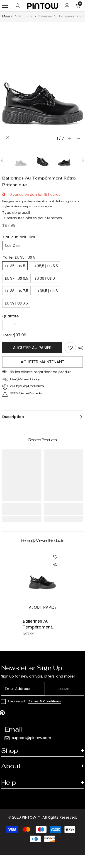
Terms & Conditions (44, 701)
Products (26, 16)
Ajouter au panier (32, 347)
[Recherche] (18, 5)
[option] (42, 83)
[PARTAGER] (79, 347)
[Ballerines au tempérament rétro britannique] (42, 575)
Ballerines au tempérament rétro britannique (40, 624)
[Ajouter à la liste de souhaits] (55, 556)
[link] (70, 347)
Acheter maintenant (42, 362)
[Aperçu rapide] (55, 564)
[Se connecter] (67, 5)
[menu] (5, 5)
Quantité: (10, 316)
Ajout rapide (42, 607)
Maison (7, 16)
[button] (70, 138)
